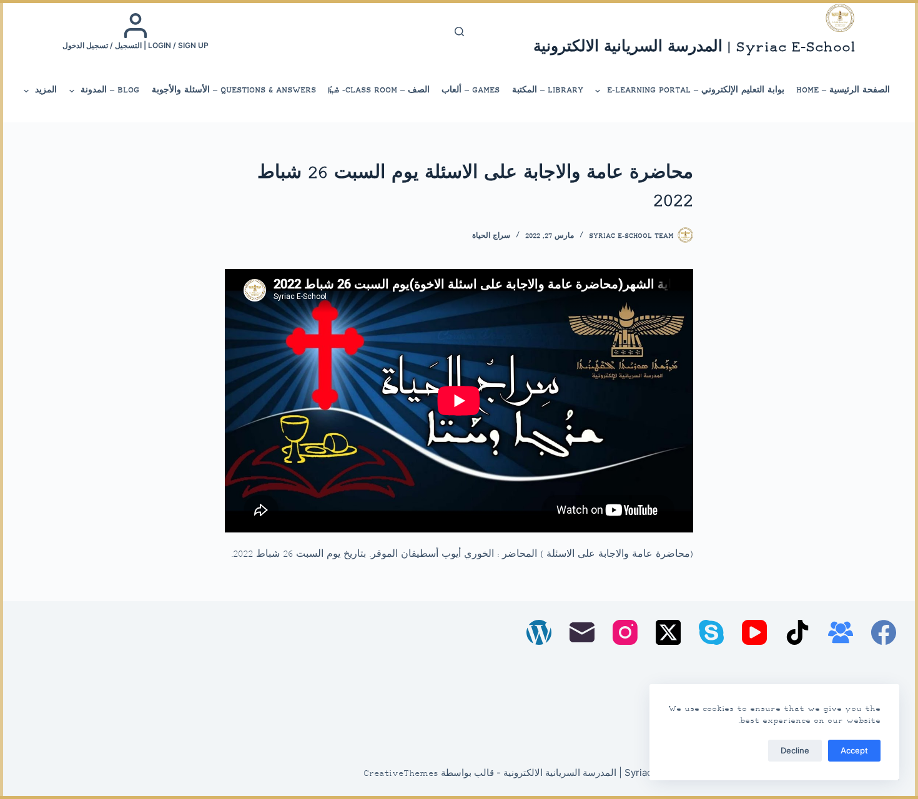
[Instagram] (625, 632)
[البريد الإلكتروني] (582, 632)
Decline (795, 750)
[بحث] (459, 31)
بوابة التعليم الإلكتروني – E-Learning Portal (695, 90)
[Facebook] (883, 632)
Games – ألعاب (471, 90)
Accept (854, 750)
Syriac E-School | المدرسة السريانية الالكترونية (694, 47)
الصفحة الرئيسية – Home (843, 90)
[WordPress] (538, 632)
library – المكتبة (547, 90)
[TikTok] (797, 632)
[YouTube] (754, 632)
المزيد (46, 90)
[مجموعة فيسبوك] (840, 632)
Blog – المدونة (110, 90)
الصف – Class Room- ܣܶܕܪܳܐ (379, 90)
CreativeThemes (400, 774)
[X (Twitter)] (668, 632)
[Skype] (711, 632)
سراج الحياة (491, 236)
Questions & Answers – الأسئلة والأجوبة (234, 90)
